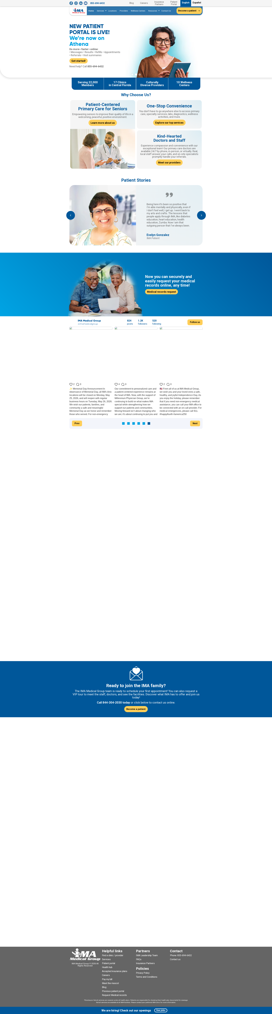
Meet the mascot (110, 983)
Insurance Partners (145, 963)
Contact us (175, 959)
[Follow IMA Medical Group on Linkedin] (81, 3)
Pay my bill (107, 979)
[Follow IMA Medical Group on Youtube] (85, 3)
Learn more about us (103, 122)
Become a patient (136, 709)
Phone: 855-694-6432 (181, 955)
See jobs (160, 1010)
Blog (131, 3)
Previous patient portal (113, 991)
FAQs (138, 959)
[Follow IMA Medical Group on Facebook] (71, 3)
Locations (112, 11)
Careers (144, 3)
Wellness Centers (138, 11)
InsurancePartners (159, 3)
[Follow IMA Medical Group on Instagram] (76, 3)
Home (91, 11)
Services (106, 959)
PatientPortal (173, 3)
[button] (101, 10)
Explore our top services (169, 122)
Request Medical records (114, 995)
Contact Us (166, 11)
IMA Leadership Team (147, 955)
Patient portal (108, 963)
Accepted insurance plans (114, 971)
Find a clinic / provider (112, 955)
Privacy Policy (142, 973)
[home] (79, 11)
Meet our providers (169, 162)
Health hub (107, 967)
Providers (124, 11)
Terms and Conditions (146, 977)
